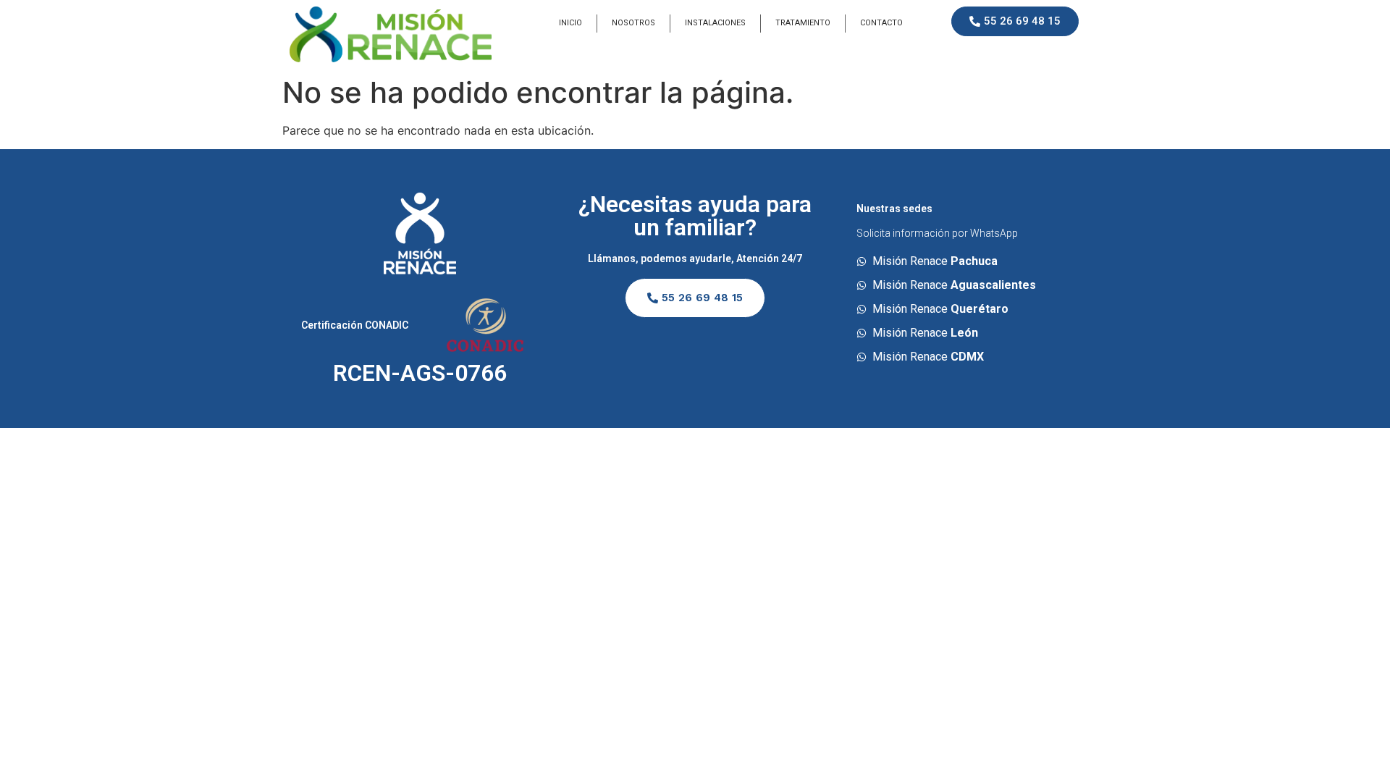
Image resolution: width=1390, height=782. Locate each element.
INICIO (570, 23)
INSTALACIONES (715, 23)
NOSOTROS (633, 23)
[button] (1015, 21)
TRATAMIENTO (802, 23)
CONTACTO (881, 23)
